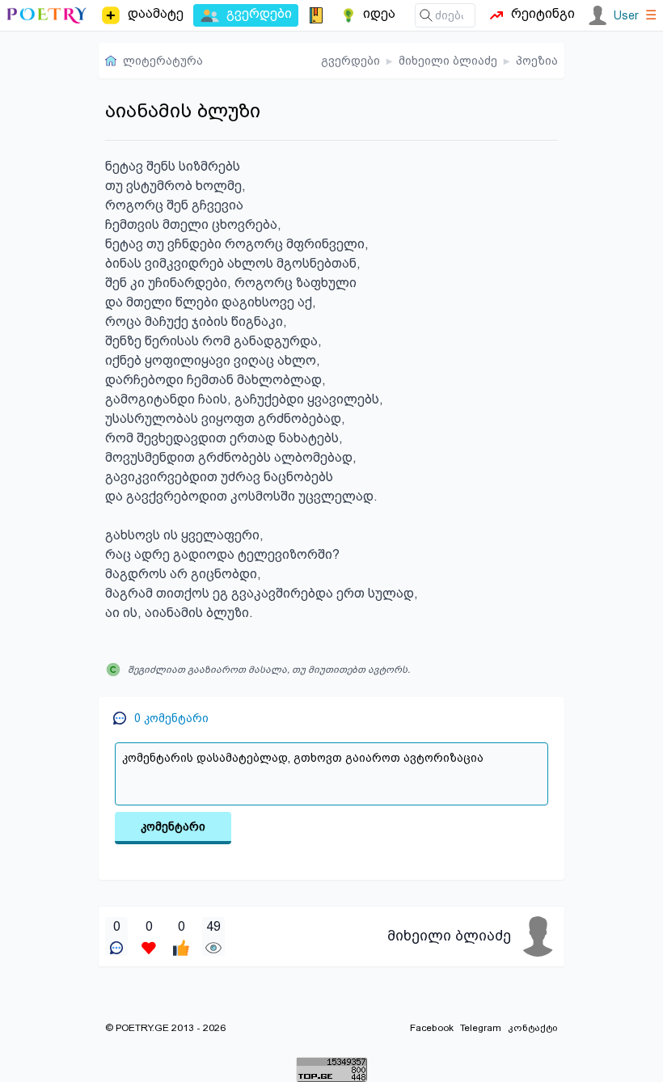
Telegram (480, 1027)
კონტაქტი (533, 1027)
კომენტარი (173, 826)
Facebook (432, 1027)
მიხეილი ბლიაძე (448, 60)
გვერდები (350, 60)
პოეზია (537, 60)
